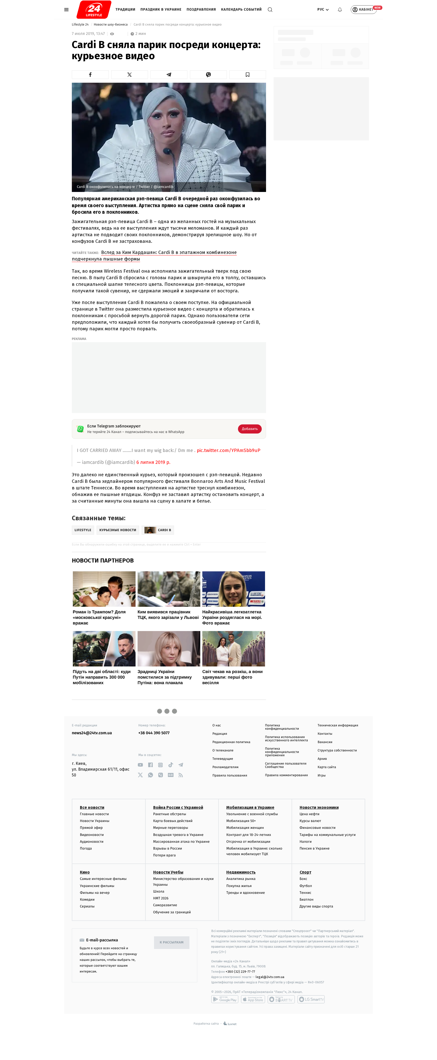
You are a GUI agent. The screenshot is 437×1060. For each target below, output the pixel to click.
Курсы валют (310, 821)
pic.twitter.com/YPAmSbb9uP (228, 450)
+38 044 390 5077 (153, 733)
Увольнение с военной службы (252, 814)
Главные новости (94, 814)
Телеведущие (222, 759)
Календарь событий (241, 9)
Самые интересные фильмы (103, 879)
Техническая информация (338, 725)
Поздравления (201, 9)
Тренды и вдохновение (245, 893)
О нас (216, 725)
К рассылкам (172, 942)
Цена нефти (310, 814)
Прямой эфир (91, 828)
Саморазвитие (165, 905)
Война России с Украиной (178, 807)
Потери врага (164, 855)
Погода (86, 848)
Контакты (325, 733)
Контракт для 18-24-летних (248, 835)
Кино (85, 872)
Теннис (306, 893)
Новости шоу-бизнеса (111, 24)
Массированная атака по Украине (181, 841)
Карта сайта (327, 767)
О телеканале (222, 750)
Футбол (306, 886)
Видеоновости (92, 835)
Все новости (92, 807)
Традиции (126, 9)
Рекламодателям (225, 767)
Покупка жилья (239, 886)
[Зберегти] (248, 75)
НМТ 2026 (161, 898)
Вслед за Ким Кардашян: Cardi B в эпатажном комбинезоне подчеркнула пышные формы (154, 255)
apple (253, 999)
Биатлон (307, 899)
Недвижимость (241, 872)
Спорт (305, 872)
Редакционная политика (231, 742)
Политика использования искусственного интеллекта (286, 738)
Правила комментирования (286, 775)
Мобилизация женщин (245, 828)
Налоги (306, 841)
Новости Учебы (168, 872)
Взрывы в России (167, 848)
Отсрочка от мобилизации (248, 841)
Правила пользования (229, 775)
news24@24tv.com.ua (92, 733)
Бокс (303, 879)
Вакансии (325, 742)
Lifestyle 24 (81, 24)
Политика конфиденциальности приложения (282, 752)
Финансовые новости (318, 828)
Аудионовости (91, 841)
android (224, 999)
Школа (158, 891)
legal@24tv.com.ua (270, 977)
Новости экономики (319, 807)
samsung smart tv (311, 999)
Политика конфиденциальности (282, 727)
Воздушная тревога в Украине (178, 835)
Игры (322, 775)
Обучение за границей (172, 912)
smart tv (281, 999)
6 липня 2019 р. (153, 462)
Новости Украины (95, 821)
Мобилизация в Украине (250, 807)
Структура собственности (337, 750)
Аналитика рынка (241, 879)
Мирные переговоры (170, 828)
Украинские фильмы (97, 886)
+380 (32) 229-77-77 (240, 972)
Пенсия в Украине (315, 848)
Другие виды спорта (316, 906)
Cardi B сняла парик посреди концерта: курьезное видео (178, 24)
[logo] (94, 9)
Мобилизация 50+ (241, 821)
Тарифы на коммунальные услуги (328, 835)
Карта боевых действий (173, 821)
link (140, 765)
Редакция (219, 733)
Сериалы (87, 906)
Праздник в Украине (161, 9)
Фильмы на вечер (95, 893)
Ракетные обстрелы (169, 814)
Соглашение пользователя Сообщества (286, 765)
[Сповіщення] (339, 9)
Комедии (87, 899)
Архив (322, 759)
